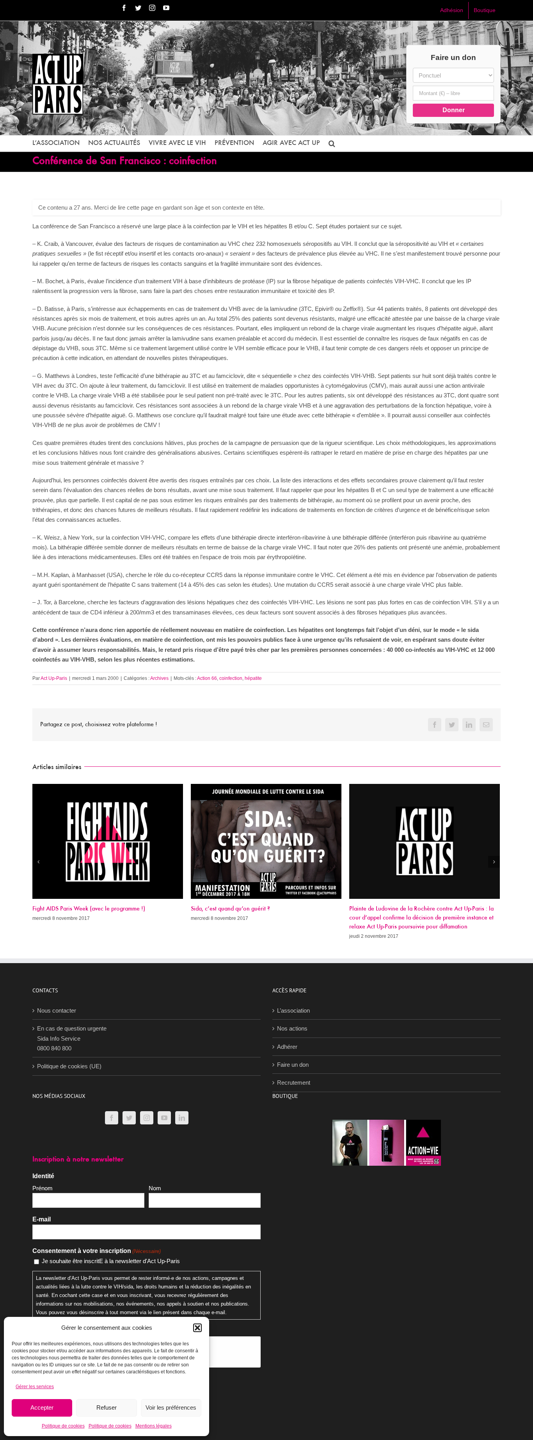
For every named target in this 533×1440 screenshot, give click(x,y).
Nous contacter (56, 1010)
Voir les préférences (171, 1407)
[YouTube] (164, 1117)
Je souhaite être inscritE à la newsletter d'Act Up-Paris (111, 1261)
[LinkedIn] (181, 1117)
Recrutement (293, 1082)
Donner (453, 110)
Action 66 (207, 678)
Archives (159, 678)
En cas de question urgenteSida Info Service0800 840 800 (72, 1038)
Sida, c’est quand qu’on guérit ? (230, 909)
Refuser (106, 1407)
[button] (197, 1328)
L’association (293, 1010)
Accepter (41, 1407)
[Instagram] (146, 1117)
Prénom (42, 1188)
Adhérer (287, 1046)
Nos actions (292, 1028)
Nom (155, 1188)
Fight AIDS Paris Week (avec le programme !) (88, 909)
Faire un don (293, 1064)
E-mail (41, 1219)
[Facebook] (111, 1117)
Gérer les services (35, 1386)
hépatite (253, 678)
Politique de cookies (63, 1426)
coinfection (230, 678)
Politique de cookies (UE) (69, 1066)
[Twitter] (129, 1117)
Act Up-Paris (54, 678)
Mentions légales (153, 1426)
